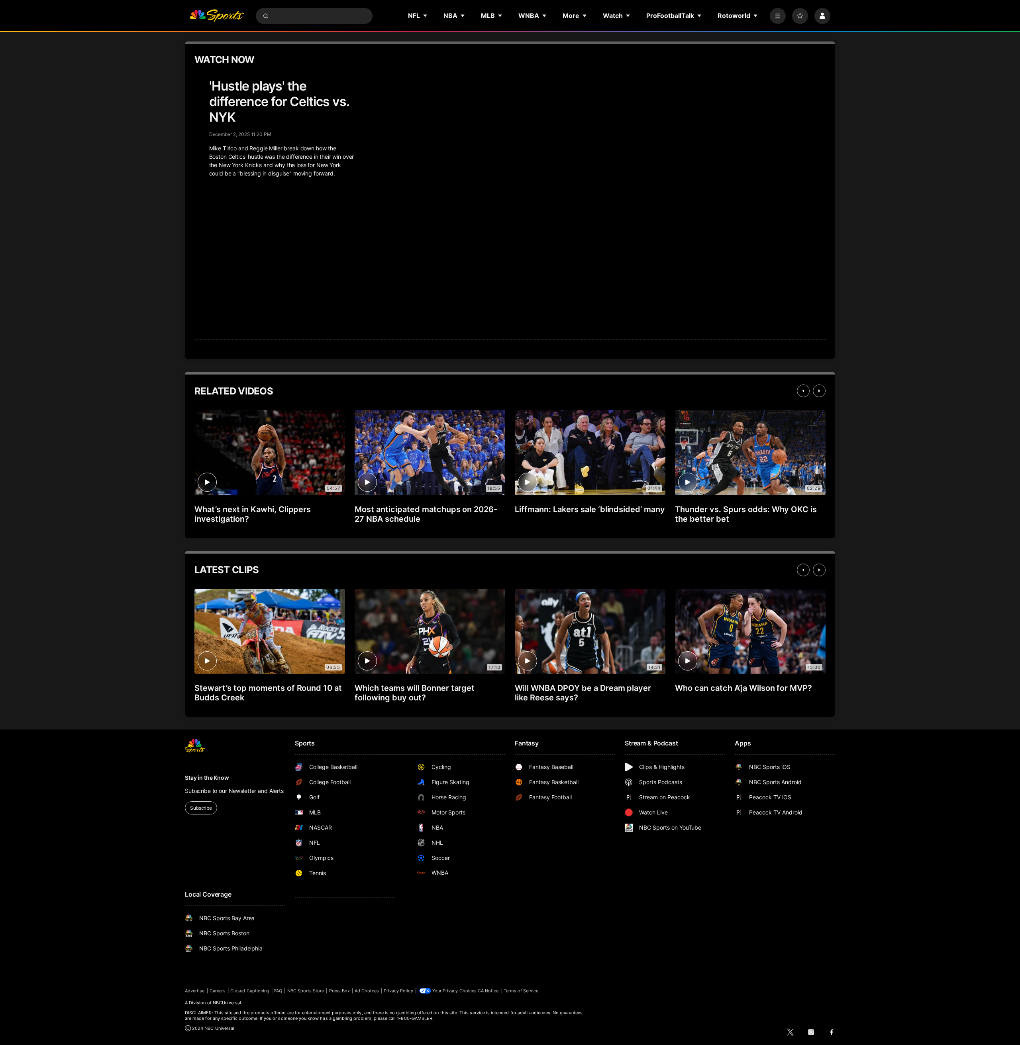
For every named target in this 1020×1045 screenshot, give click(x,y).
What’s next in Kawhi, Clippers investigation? (252, 514)
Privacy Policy (398, 991)
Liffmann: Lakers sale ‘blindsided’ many (590, 509)
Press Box (339, 991)
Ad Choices (367, 991)
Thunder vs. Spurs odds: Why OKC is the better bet (746, 514)
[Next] (819, 390)
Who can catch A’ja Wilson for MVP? (743, 688)
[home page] (217, 16)
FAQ (278, 991)
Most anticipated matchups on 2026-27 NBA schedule (426, 514)
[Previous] (803, 390)
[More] (778, 16)
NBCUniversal (227, 1003)
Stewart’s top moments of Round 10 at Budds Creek (268, 692)
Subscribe (201, 808)
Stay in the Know (207, 777)
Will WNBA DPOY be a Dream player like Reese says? (583, 692)
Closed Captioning (249, 991)
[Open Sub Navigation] (425, 16)
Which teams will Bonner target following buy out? (415, 692)
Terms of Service (521, 991)
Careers (218, 991)
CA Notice (488, 991)
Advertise (195, 991)
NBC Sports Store (305, 991)
